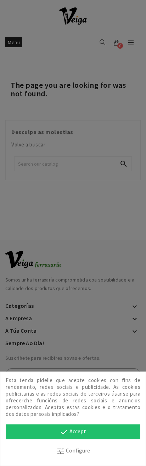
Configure (73, 451)
